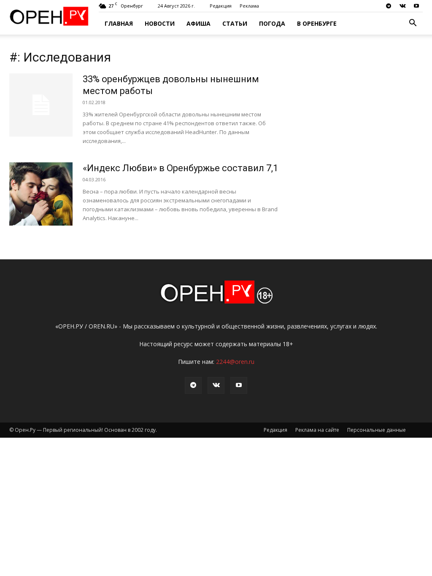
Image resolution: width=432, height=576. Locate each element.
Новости (160, 23)
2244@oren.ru (235, 362)
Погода (272, 23)
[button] (412, 24)
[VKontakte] (402, 6)
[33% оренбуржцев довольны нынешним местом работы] (41, 105)
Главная (119, 23)
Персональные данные (376, 429)
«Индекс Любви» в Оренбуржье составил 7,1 (180, 168)
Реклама (249, 6)
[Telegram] (388, 6)
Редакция (221, 6)
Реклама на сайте (317, 429)
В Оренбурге (317, 23)
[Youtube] (416, 6)
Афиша (198, 23)
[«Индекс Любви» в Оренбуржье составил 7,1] (41, 194)
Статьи (234, 23)
